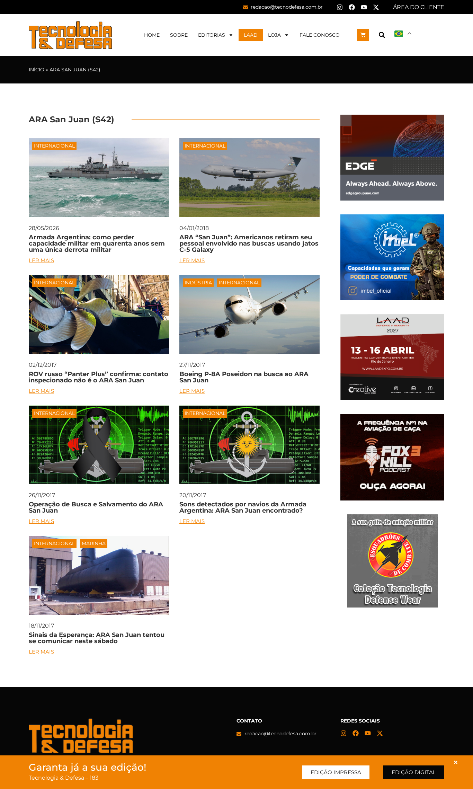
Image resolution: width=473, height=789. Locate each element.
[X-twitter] (376, 7)
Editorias (211, 35)
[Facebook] (352, 7)
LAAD (251, 35)
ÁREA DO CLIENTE (418, 7)
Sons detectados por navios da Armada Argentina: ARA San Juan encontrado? (242, 507)
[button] (381, 35)
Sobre (179, 35)
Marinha (94, 543)
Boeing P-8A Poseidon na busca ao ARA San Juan (244, 377)
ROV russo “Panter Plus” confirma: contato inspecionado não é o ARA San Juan (98, 377)
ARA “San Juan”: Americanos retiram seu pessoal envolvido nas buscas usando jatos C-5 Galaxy (249, 243)
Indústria (198, 283)
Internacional (54, 146)
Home (152, 35)
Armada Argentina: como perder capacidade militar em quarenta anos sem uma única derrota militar (97, 243)
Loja (274, 35)
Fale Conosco (320, 35)
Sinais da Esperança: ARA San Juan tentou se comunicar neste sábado (96, 638)
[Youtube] (364, 7)
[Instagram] (340, 7)
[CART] (363, 35)
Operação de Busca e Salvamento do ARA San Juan (96, 507)
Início (36, 69)
